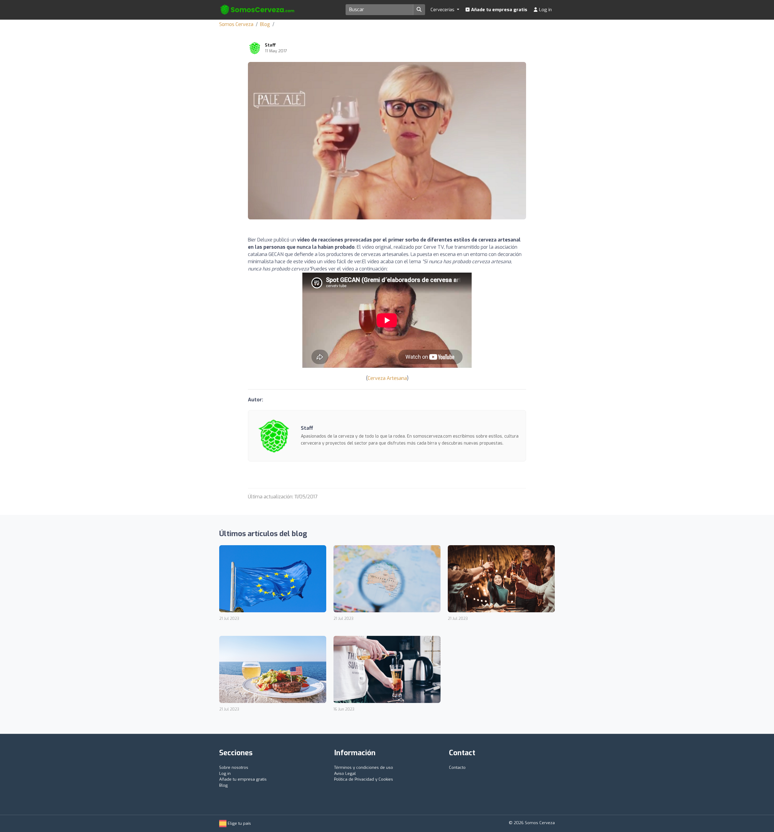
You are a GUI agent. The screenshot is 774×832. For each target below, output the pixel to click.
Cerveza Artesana (387, 378)
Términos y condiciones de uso (363, 767)
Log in (545, 10)
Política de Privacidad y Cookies (363, 779)
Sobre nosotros (233, 767)
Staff (270, 45)
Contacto (457, 767)
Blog (265, 24)
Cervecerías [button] (443, 10)
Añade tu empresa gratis (498, 10)
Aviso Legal (345, 773)
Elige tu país (238, 823)
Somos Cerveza (236, 24)
